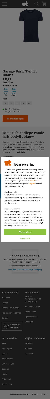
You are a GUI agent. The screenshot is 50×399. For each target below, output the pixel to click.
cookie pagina (22, 226)
